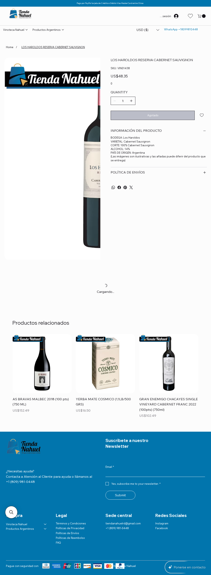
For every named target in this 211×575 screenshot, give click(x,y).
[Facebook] (119, 187)
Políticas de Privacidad (70, 518)
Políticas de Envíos (67, 522)
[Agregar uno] (131, 101)
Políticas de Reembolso (70, 527)
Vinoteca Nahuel (16, 514)
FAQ (58, 532)
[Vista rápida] (42, 363)
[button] (202, 16)
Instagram (161, 513)
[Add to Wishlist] (202, 115)
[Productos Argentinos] (45, 518)
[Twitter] (131, 187)
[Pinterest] (125, 187)
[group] (105, 374)
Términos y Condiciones (71, 513)
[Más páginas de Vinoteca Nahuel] (27, 30)
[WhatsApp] (113, 187)
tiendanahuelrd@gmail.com (123, 513)
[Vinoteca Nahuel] (45, 514)
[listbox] (148, 30)
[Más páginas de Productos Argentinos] (63, 30)
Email (110, 456)
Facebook (161, 518)
